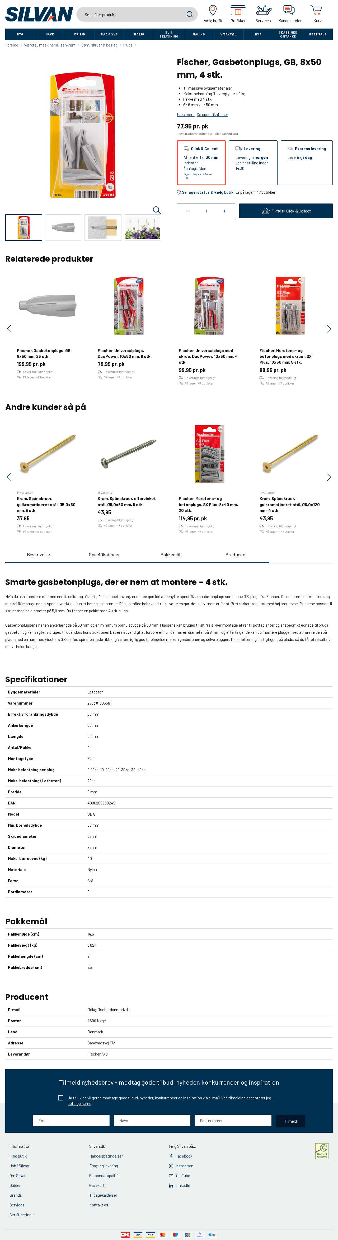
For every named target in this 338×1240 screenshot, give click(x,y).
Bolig (139, 34)
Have (50, 34)
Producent (236, 554)
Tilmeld (290, 1120)
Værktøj (228, 34)
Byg (20, 34)
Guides (15, 1185)
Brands (16, 1195)
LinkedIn (182, 1185)
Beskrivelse (38, 554)
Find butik (18, 1156)
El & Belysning (169, 34)
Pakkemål (170, 554)
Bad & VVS (109, 34)
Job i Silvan (19, 1165)
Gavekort (97, 1185)
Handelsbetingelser (106, 1156)
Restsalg (318, 34)
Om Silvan (18, 1175)
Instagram (184, 1165)
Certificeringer (22, 1214)
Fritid (79, 34)
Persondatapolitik (104, 1175)
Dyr (258, 34)
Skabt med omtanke (288, 34)
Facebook (183, 1156)
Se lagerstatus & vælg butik (207, 192)
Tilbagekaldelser (103, 1195)
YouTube (182, 1175)
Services (17, 1204)
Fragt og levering (103, 1165)
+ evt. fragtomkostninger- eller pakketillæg (207, 133)
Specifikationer (104, 554)
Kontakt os (98, 1204)
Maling (199, 34)
